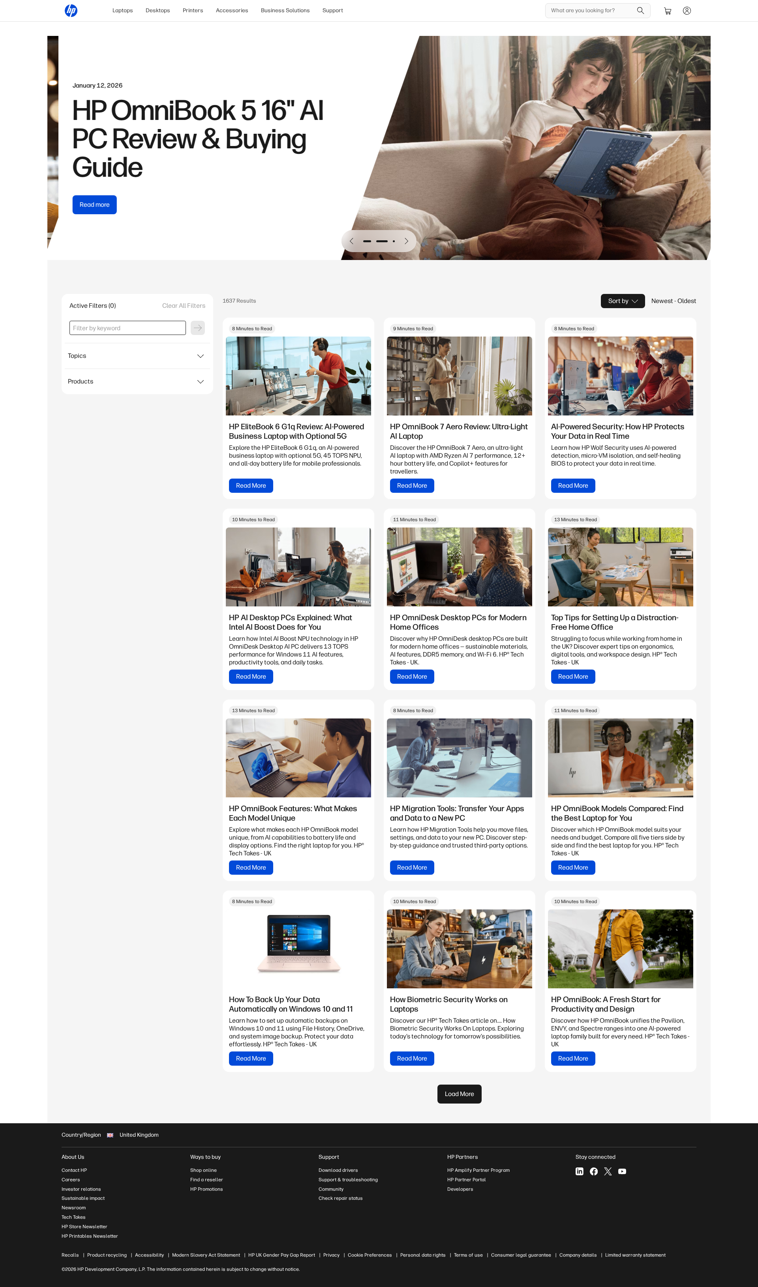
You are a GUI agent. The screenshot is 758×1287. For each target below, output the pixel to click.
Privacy (331, 1255)
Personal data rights (423, 1255)
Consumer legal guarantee (521, 1255)
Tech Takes (74, 1217)
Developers (460, 1189)
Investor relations (81, 1189)
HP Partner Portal (466, 1179)
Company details (578, 1255)
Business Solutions (285, 10)
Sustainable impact (83, 1198)
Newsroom (74, 1207)
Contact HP (74, 1170)
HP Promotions (206, 1189)
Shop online (203, 1170)
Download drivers (338, 1170)
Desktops (158, 10)
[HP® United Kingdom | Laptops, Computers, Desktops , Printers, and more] (71, 10)
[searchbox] (592, 11)
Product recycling (107, 1255)
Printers (193, 10)
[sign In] (686, 10)
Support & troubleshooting (348, 1179)
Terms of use (468, 1255)
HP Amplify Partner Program (478, 1170)
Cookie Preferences (370, 1255)
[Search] (640, 10)
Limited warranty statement (635, 1255)
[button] (351, 241)
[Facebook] (594, 1171)
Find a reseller (206, 1179)
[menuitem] (123, 10)
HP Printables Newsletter (90, 1236)
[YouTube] (622, 1171)
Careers (71, 1179)
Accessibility (149, 1255)
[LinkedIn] (580, 1171)
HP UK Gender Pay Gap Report (281, 1255)
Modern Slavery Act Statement (206, 1255)
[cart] (668, 10)
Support (333, 10)
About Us (73, 1157)
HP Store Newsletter (84, 1226)
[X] (608, 1171)
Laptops (123, 10)
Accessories (232, 10)
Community (331, 1189)
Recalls (70, 1255)
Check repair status (341, 1198)
